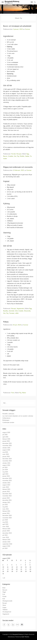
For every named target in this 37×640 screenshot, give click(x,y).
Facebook (4, 624)
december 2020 (7, 515)
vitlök (16, 313)
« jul (3, 578)
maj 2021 (5, 507)
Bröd (3, 588)
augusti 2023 (6, 485)
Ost (15, 156)
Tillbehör (5, 609)
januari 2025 (6, 456)
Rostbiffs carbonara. (8, 413)
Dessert (4, 590)
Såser (4, 605)
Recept (18, 154)
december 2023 (7, 478)
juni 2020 (5, 520)
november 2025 (7, 445)
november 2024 (7, 461)
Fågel (4, 592)
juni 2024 (5, 469)
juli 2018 (4, 548)
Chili (16, 311)
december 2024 (7, 458)
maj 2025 (5, 452)
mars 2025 (5, 454)
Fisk (12, 392)
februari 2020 (6, 528)
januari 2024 (6, 476)
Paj (18, 156)
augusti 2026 (6, 432)
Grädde (10, 156)
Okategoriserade (7, 601)
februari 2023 (6, 489)
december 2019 (7, 533)
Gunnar (27, 29)
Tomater (11, 313)
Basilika (5, 311)
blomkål (11, 311)
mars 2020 (5, 526)
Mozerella (27, 311)
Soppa (4, 607)
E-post (22, 624)
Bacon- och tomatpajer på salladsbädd (17, 26)
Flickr (17, 624)
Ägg (27, 154)
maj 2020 (5, 522)
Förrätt (13, 154)
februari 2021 (6, 511)
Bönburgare (5, 420)
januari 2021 (6, 513)
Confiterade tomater (8, 422)
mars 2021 (5, 509)
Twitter (8, 624)
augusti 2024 (6, 465)
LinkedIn (13, 624)
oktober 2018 (6, 542)
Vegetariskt (20, 308)
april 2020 (5, 524)
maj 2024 (5, 472)
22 (26, 569)
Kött (3, 599)
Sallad (27, 156)
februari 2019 (6, 539)
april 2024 (5, 474)
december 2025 (7, 443)
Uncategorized (6, 612)
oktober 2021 (6, 502)
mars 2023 (5, 487)
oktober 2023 (6, 483)
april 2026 (5, 437)
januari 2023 (6, 491)
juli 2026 (4, 434)
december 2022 (7, 493)
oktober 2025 (6, 448)
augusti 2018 (6, 546)
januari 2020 (6, 531)
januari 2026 (6, 441)
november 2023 (7, 480)
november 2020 (7, 518)
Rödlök (22, 156)
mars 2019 (5, 537)
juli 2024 (4, 467)
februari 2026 (6, 439)
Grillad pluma (6, 418)
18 (7, 569)
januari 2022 (6, 498)
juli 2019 (4, 535)
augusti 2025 (6, 450)
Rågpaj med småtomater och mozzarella (18, 167)
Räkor (24, 392)
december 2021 (7, 500)
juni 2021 (5, 504)
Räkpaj (5, 322)
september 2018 (7, 544)
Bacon (5, 156)
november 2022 (7, 496)
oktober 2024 (6, 463)
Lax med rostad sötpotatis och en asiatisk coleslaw (17, 416)
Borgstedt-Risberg (12, 1)
